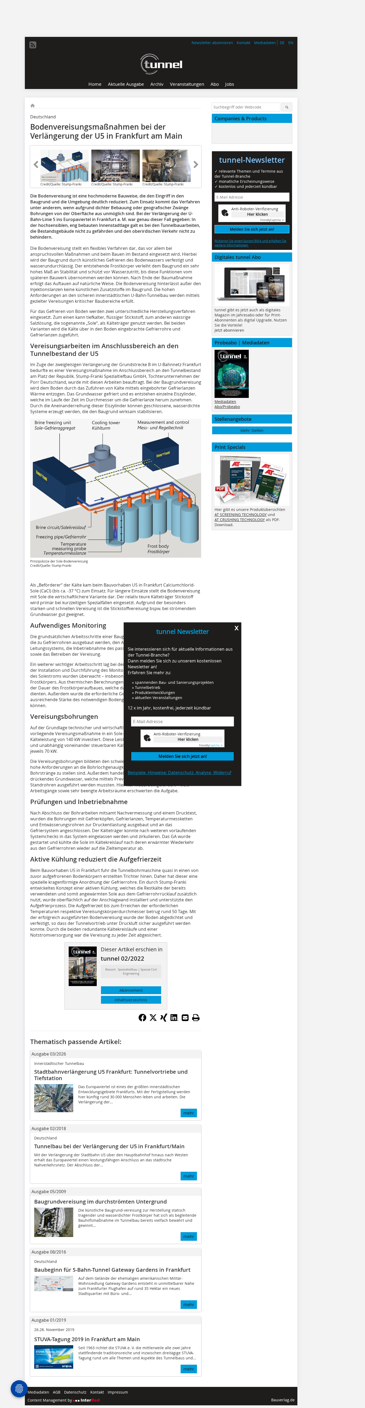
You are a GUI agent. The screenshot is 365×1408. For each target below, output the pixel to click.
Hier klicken (188, 739)
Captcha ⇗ (211, 745)
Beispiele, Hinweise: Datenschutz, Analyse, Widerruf (179, 772)
